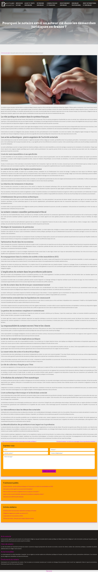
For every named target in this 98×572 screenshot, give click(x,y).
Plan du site (49, 571)
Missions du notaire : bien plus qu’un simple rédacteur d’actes (18, 518)
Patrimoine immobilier (40, 4)
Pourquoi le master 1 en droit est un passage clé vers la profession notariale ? (76, 441)
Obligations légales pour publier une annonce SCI (15, 513)
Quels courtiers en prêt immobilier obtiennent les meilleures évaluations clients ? (23, 494)
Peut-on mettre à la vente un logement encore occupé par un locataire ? (21, 491)
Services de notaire (19, 4)
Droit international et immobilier (89, 4)
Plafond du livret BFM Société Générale (13, 496)
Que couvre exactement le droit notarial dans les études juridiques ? (19, 441)
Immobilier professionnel (76, 4)
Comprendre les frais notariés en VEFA (13, 515)
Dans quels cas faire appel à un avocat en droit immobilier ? (18, 489)
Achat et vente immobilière (30, 4)
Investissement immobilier (65, 4)
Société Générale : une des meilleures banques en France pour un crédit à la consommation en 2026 (28, 486)
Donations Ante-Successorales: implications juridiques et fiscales (19, 510)
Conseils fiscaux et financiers (52, 4)
